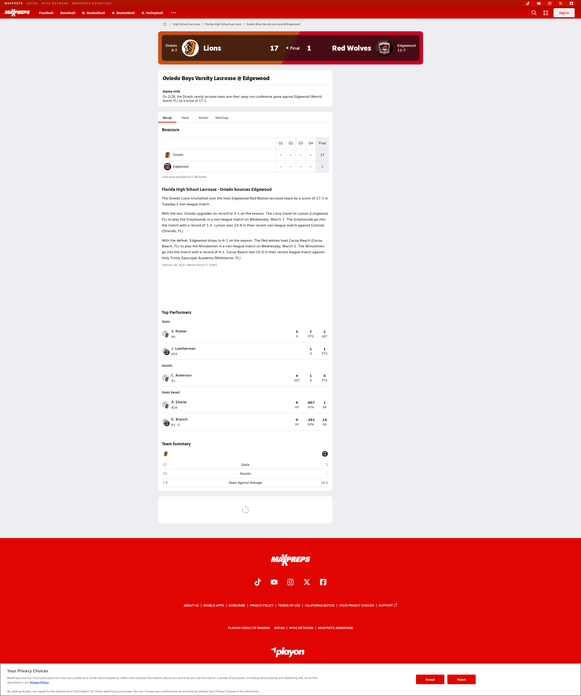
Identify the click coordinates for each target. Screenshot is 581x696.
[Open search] (534, 13)
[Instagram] (550, 3)
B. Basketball (93, 12)
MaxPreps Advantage (92, 3)
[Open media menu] (546, 13)
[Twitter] (561, 3)
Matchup (221, 117)
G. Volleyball (152, 12)
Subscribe (237, 605)
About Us (191, 605)
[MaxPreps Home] (17, 12)
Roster (203, 117)
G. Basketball (123, 12)
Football (46, 12)
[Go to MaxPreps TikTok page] (257, 582)
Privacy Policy (261, 605)
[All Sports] (174, 13)
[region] (290, 679)
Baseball (67, 12)
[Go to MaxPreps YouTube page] (274, 582)
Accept (430, 679)
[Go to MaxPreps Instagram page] (290, 582)
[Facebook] (571, 3)
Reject (461, 679)
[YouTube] (539, 3)
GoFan (32, 3)
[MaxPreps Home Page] (165, 24)
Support (386, 605)
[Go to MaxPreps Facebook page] (323, 582)
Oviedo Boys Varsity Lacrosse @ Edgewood (273, 24)
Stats (185, 117)
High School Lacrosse (186, 24)
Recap (167, 117)
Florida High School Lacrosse (223, 24)
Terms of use (289, 605)
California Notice (320, 605)
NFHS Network (55, 3)
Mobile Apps (213, 605)
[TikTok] (528, 3)
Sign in (564, 12)
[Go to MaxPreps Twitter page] (306, 582)
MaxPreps (14, 3)
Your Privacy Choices (356, 605)
